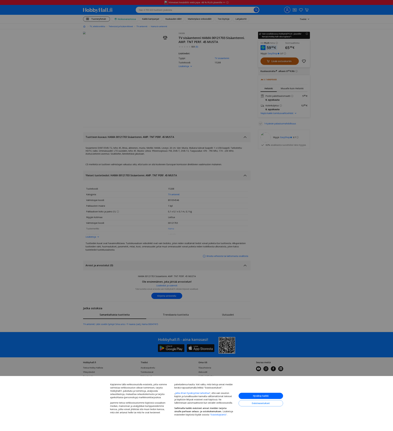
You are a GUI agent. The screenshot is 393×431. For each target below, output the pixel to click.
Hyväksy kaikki (261, 395)
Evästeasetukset (261, 403)
